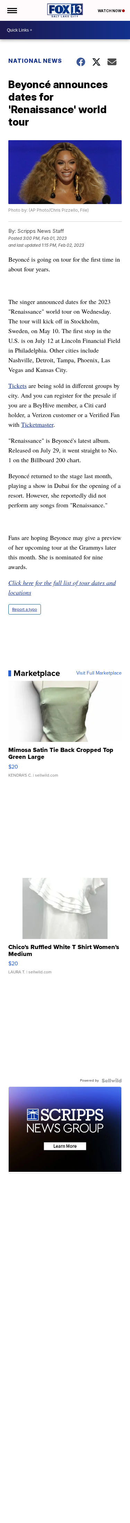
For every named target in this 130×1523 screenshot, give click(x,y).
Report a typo (24, 609)
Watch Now (110, 11)
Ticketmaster (37, 424)
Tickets (17, 385)
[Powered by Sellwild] (112, 1080)
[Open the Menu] (11, 10)
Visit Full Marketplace (99, 673)
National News (35, 60)
